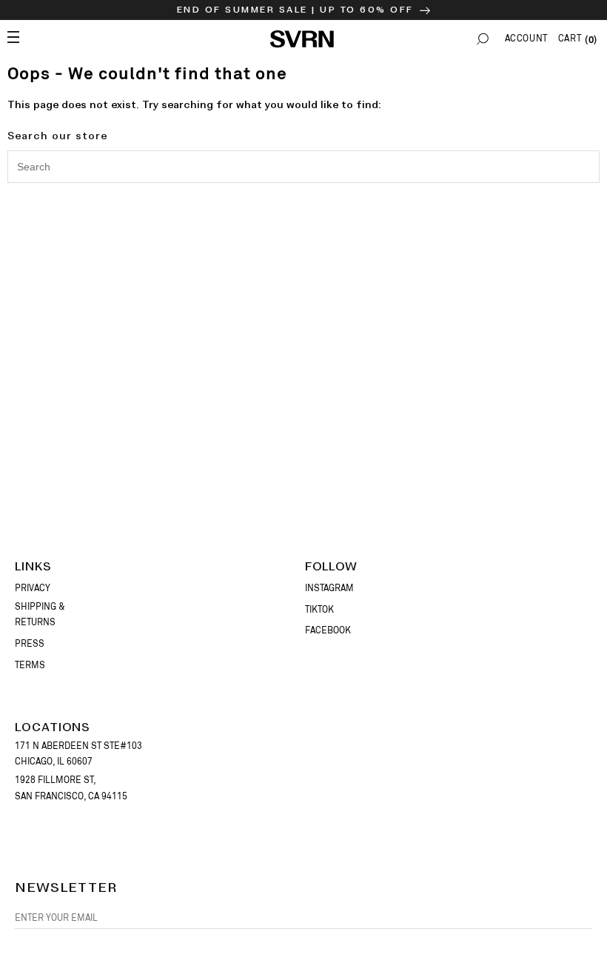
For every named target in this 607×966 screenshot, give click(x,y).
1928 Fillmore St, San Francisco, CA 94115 (71, 788)
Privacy (32, 588)
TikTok (319, 609)
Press (29, 644)
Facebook (328, 630)
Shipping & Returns (40, 615)
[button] (482, 39)
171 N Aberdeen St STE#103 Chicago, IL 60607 (78, 754)
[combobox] (303, 166)
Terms (30, 665)
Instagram (329, 588)
